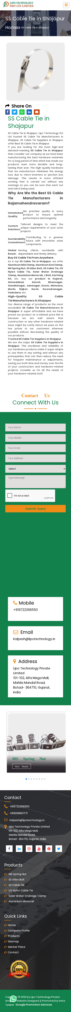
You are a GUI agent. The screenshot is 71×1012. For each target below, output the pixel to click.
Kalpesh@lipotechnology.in (34, 639)
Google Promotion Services (34, 1005)
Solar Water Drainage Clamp (27, 896)
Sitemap (13, 941)
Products (14, 936)
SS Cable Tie (16, 885)
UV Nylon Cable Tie (20, 890)
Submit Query (35, 509)
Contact (13, 952)
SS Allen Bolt (16, 879)
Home (11, 28)
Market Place (16, 947)
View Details (21, 766)
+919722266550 (25, 610)
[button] (26, 779)
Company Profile (19, 930)
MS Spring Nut (17, 874)
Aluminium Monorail (21, 901)
